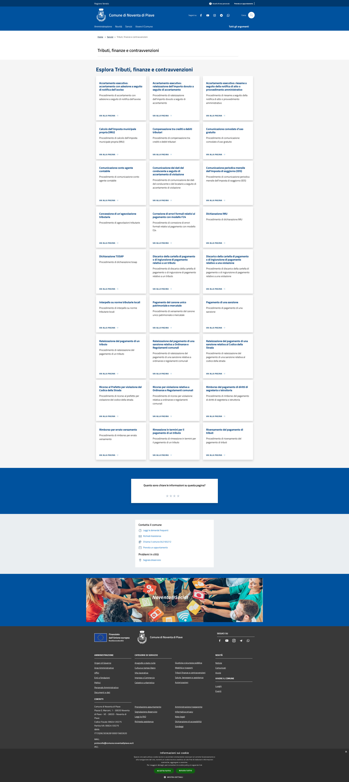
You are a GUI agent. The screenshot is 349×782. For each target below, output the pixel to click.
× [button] (346, 752)
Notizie (218, 663)
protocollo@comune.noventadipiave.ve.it (114, 743)
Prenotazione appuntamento (148, 706)
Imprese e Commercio (145, 677)
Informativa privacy (184, 711)
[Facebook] (200, 15)
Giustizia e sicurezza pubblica (188, 662)
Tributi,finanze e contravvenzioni (190, 672)
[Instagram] (213, 15)
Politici (97, 682)
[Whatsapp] (227, 15)
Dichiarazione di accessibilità (188, 721)
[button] (174, 777)
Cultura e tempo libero (145, 667)
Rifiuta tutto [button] (185, 770)
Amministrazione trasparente (188, 706)
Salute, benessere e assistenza (189, 677)
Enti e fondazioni (102, 677)
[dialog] (174, 765)
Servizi (110, 37)
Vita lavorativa (141, 672)
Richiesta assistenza (144, 721)
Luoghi (218, 686)
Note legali (180, 716)
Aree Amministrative (104, 667)
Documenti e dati (102, 692)
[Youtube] (206, 15)
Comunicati (220, 667)
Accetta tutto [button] (164, 771)
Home (100, 37)
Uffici (96, 672)
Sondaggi (179, 726)
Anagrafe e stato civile (145, 663)
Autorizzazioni (181, 682)
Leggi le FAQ (140, 716)
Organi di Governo (102, 663)
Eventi (218, 691)
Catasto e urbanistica (144, 682)
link (200, 765)
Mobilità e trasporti (184, 667)
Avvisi (218, 672)
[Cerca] (251, 15)
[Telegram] (220, 15)
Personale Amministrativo (106, 687)
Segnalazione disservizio (146, 711)
